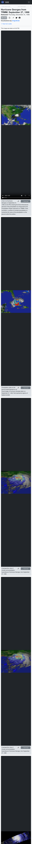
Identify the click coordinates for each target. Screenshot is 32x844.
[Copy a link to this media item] (18, 201)
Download (26, 201)
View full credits (7, 24)
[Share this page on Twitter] (16, 17)
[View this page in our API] (9, 17)
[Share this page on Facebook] (19, 17)
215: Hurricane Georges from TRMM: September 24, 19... (7, 6)
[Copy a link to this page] (13, 17)
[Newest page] (30, 7)
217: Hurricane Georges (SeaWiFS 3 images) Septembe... (22, 6)
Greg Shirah (16, 21)
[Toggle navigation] (29, 2)
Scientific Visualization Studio (7, 2)
